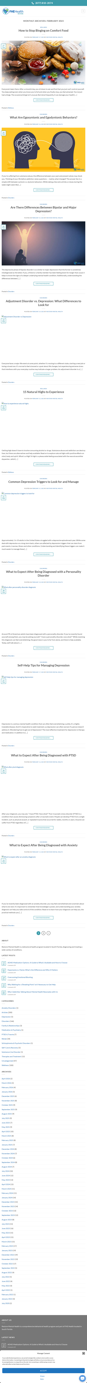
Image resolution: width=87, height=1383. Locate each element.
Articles (5, 1012)
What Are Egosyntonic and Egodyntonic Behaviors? (43, 117)
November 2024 (8, 1153)
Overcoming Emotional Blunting (20, 977)
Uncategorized (7, 1061)
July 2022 (5, 1277)
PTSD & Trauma (8, 1034)
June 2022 (6, 1281)
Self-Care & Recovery (10, 1048)
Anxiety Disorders (9, 1008)
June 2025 (6, 1123)
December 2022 (8, 1255)
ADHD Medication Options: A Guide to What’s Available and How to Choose (37, 962)
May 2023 (6, 1233)
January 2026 (7, 1092)
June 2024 (6, 1175)
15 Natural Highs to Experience (43, 392)
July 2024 (5, 1171)
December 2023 (8, 1202)
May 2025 (6, 1127)
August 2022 (7, 1272)
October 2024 (7, 1158)
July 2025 (5, 1118)
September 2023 (8, 1215)
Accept (43, 1371)
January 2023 (7, 1250)
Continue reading (44, 100)
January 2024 (7, 1197)
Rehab (4, 1039)
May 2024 (6, 1180)
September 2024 (8, 1162)
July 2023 (5, 1224)
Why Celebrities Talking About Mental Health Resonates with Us (33, 992)
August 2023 (7, 1219)
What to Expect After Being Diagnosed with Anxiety (43, 845)
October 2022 (7, 1264)
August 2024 (7, 1167)
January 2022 (7, 1299)
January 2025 (7, 1145)
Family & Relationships (10, 1025)
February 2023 (7, 1246)
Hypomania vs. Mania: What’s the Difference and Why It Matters (33, 970)
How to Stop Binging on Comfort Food (43, 30)
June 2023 (6, 1228)
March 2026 (6, 1083)
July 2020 (5, 1303)
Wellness (43, 27)
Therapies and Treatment (11, 1056)
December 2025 (8, 1096)
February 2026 (7, 1087)
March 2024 (6, 1189)
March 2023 (6, 1242)
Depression (6, 1017)
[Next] (49, 933)
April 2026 (6, 1078)
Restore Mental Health (54, 37)
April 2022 (6, 1290)
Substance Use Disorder (11, 1052)
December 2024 (8, 1149)
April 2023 (6, 1237)
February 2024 (7, 1193)
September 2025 (8, 1109)
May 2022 (6, 1286)
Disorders (43, 114)
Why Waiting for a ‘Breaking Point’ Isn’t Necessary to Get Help (32, 984)
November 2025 (8, 1101)
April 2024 (6, 1184)
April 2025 (6, 1131)
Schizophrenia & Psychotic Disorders (16, 1043)
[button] (83, 1353)
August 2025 (7, 1114)
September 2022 (8, 1268)
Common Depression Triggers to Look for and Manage (43, 481)
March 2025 (6, 1136)
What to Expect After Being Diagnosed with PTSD (43, 755)
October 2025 (7, 1105)
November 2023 (8, 1206)
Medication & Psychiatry (11, 1030)
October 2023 (7, 1211)
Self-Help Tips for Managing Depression (44, 665)
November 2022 (8, 1259)
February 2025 (7, 1140)
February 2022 (7, 1294)
